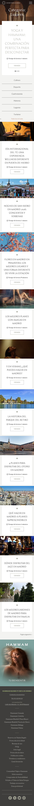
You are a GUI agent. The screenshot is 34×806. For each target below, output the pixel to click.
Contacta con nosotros (17, 695)
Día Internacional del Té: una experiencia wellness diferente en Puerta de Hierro (17, 156)
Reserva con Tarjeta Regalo (17, 738)
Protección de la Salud (17, 741)
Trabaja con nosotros (17, 783)
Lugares (17, 108)
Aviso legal (17, 750)
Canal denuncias (17, 762)
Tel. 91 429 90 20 (17, 698)
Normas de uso (17, 744)
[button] (15, 71)
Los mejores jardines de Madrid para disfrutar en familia (17, 613)
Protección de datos (17, 753)
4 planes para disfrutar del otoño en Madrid (17, 466)
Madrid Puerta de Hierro (13, 3)
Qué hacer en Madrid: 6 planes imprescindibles (17, 516)
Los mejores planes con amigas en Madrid (17, 320)
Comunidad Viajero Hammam (17, 771)
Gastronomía (17, 94)
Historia (17, 101)
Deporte (17, 87)
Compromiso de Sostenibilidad (17, 777)
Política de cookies (17, 756)
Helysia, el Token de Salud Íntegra (17, 780)
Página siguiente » (26, 634)
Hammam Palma (17, 728)
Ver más (17, 66)
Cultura (17, 80)
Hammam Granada (17, 713)
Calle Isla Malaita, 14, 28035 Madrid (17, 704)
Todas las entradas (17, 119)
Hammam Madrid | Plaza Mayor (17, 719)
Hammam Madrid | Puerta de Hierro (17, 722)
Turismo (17, 115)
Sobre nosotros (17, 774)
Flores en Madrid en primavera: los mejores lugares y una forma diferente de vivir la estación (17, 266)
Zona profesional (17, 786)
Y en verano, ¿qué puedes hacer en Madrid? (17, 370)
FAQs (17, 747)
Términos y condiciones (17, 759)
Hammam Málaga (17, 725)
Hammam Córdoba (17, 716)
